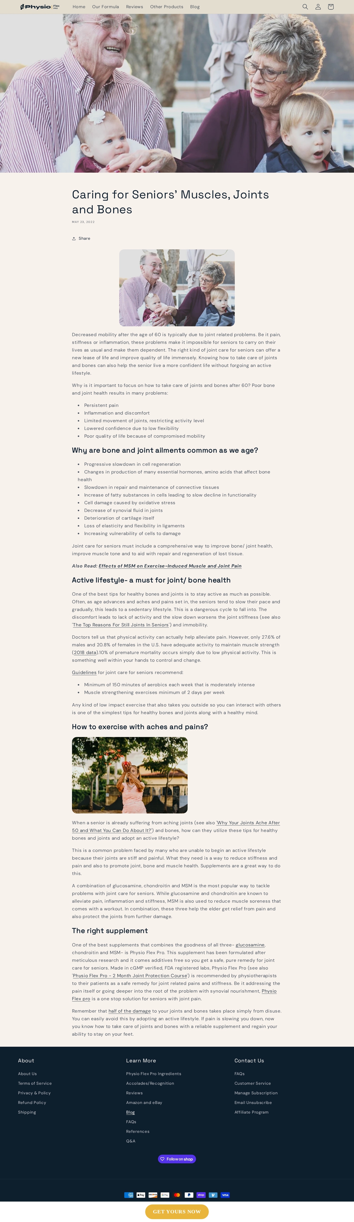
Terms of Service (35, 1083)
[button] (305, 6)
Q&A (130, 1141)
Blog (130, 1112)
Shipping (27, 1112)
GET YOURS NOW (177, 1212)
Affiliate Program (252, 1112)
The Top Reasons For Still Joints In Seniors (121, 625)
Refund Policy (32, 1102)
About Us (27, 1073)
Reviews (134, 1093)
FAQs (131, 1121)
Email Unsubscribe (253, 1102)
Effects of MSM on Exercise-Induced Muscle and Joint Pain (170, 566)
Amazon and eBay (144, 1102)
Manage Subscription (256, 1093)
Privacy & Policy (34, 1093)
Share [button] (84, 238)
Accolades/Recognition (150, 1083)
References (137, 1131)
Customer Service (253, 1083)
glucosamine (250, 945)
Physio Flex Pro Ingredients (153, 1073)
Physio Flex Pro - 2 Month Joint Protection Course (130, 976)
